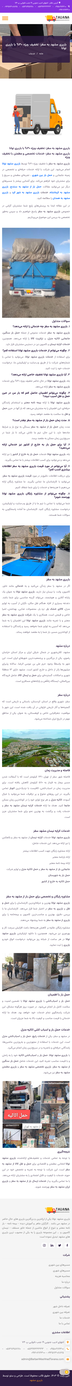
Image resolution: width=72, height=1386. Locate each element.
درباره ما (66, 1282)
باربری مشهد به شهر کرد (25, 193)
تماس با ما (64, 1324)
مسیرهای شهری (61, 1271)
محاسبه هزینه (62, 1276)
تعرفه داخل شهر (61, 1307)
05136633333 (43, 6)
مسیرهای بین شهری (59, 1265)
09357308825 (10, 6)
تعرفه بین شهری (61, 1312)
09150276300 (59, 6)
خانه (41, 53)
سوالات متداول (62, 1288)
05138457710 (26, 6)
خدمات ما (65, 1318)
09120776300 (64, 9)
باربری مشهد (36, 1380)
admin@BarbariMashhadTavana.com (42, 1359)
